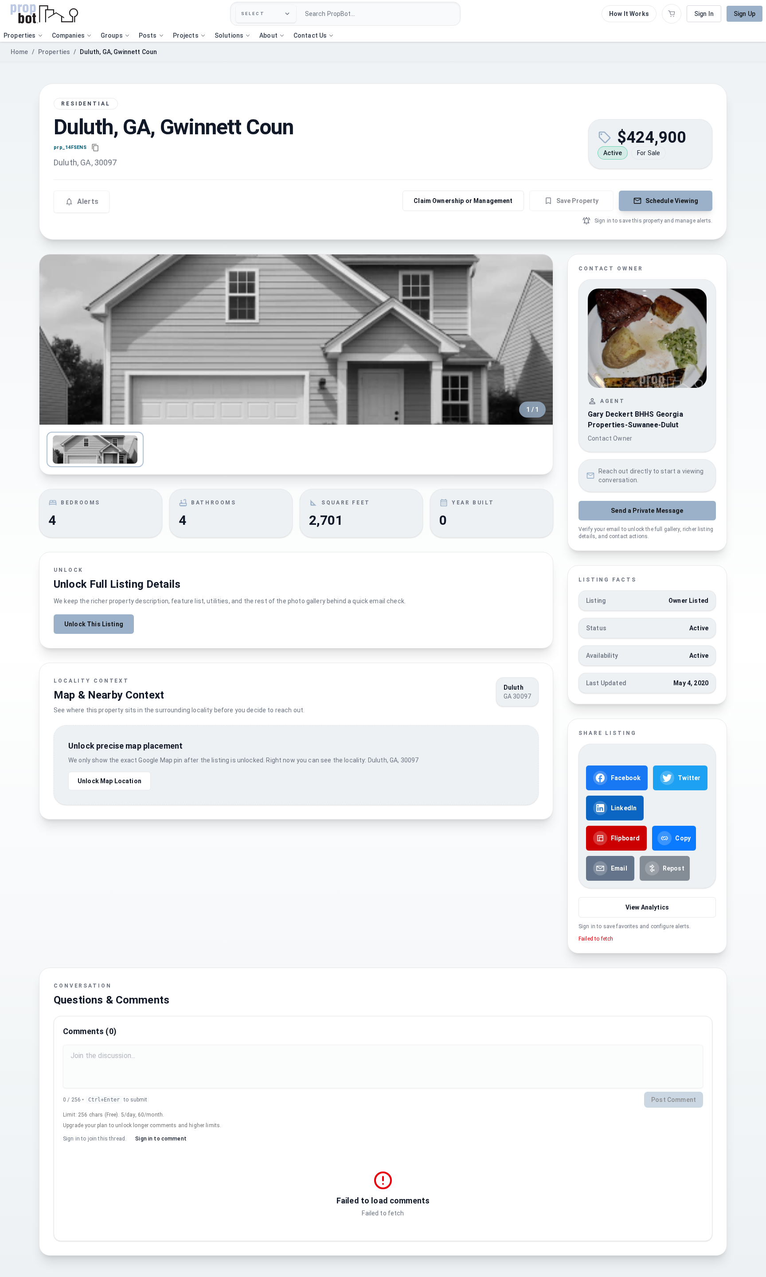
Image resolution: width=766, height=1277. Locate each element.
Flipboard (625, 838)
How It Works (629, 13)
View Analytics (647, 907)
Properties (54, 51)
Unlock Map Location (109, 781)
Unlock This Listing (93, 624)
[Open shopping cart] (671, 13)
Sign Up (744, 13)
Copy (683, 838)
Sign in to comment (161, 1139)
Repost (673, 868)
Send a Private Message (647, 510)
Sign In (704, 13)
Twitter (689, 777)
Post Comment (673, 1099)
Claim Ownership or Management (463, 200)
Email (619, 868)
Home (19, 51)
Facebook (626, 777)
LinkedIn (624, 808)
